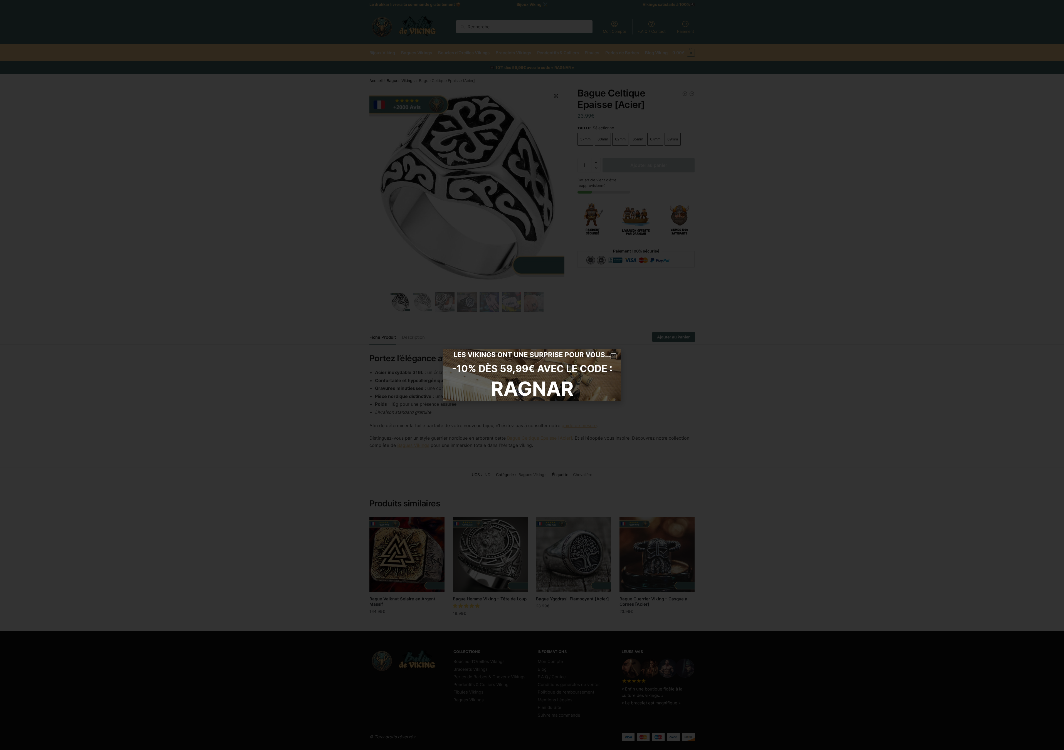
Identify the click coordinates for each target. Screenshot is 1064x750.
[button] (613, 356)
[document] (532, 375)
